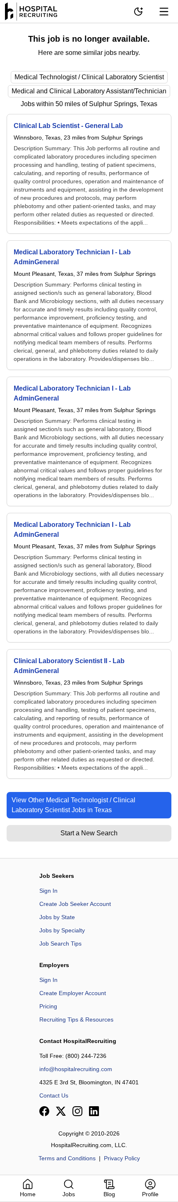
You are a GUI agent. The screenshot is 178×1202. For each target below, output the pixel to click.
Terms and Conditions (67, 1158)
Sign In (48, 890)
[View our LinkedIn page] (94, 1111)
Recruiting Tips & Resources (76, 1019)
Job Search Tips (60, 943)
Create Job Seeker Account (75, 904)
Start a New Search (89, 833)
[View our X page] (61, 1111)
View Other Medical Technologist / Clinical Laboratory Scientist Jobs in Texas (73, 805)
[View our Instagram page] (77, 1111)
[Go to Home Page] (31, 11)
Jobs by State (57, 917)
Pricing (48, 1006)
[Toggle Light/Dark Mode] (138, 11)
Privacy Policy (122, 1158)
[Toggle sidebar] (164, 11)
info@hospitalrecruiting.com (75, 1069)
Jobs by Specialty (62, 930)
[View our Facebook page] (44, 1111)
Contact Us (53, 1095)
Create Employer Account (72, 993)
